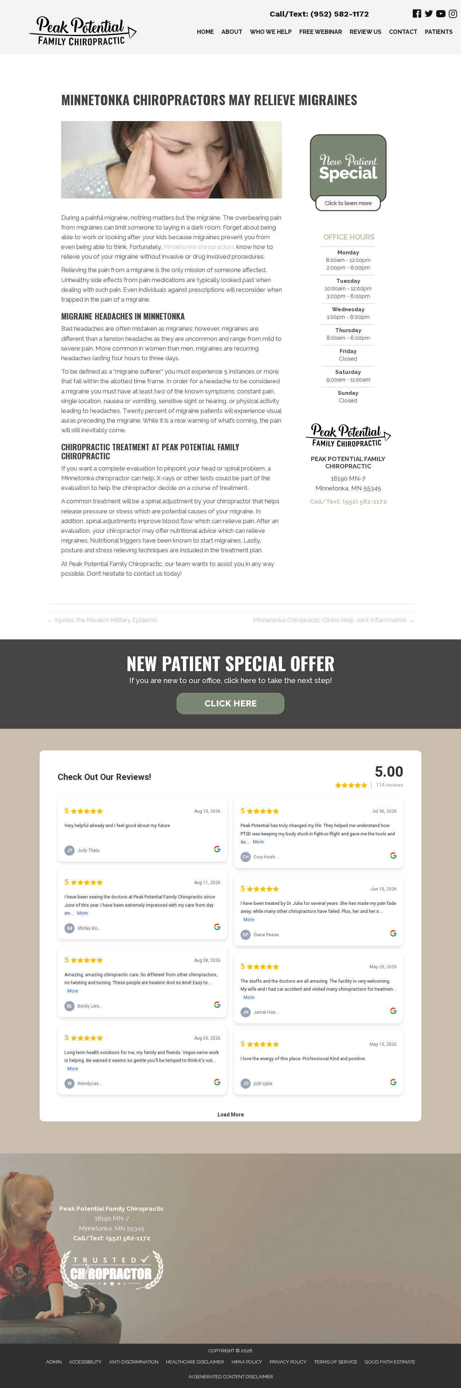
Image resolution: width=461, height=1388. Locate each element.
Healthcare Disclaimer (195, 1362)
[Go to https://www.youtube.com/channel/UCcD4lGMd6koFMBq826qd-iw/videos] (441, 15)
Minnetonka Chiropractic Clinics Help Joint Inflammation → (333, 620)
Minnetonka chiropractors (199, 246)
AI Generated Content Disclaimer (231, 1376)
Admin (54, 1362)
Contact (403, 31)
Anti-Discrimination (133, 1362)
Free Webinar (320, 31)
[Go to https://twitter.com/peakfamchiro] (429, 15)
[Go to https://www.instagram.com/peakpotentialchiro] (452, 14)
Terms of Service (335, 1362)
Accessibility (85, 1362)
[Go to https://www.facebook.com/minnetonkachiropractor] (417, 15)
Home (205, 31)
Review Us (365, 31)
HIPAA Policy (247, 1362)
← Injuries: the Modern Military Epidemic (102, 620)
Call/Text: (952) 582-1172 (319, 13)
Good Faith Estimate (390, 1362)
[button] (230, 703)
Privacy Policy (288, 1362)
